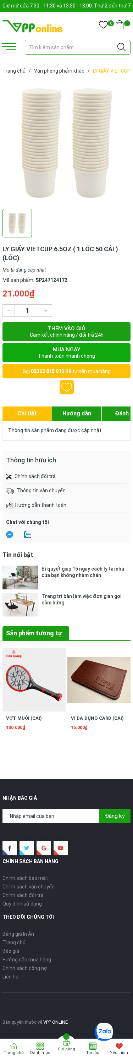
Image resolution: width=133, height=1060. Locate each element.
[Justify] (121, 47)
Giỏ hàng (66, 1049)
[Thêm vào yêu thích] (67, 387)
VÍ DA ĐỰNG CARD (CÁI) (97, 718)
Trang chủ (14, 942)
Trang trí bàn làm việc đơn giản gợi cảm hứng (81, 599)
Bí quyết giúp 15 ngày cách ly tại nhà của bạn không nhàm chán (82, 572)
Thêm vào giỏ (67, 331)
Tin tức (92, 1052)
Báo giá (10, 951)
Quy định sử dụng (22, 904)
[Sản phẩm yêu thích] (103, 26)
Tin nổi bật (17, 554)
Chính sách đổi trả (23, 895)
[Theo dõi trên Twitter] (27, 848)
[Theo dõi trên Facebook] (9, 848)
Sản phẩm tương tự (34, 633)
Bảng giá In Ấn (18, 934)
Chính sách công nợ (24, 968)
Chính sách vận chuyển (28, 887)
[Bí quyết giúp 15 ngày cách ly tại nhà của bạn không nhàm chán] (20, 577)
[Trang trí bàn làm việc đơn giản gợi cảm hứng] (20, 605)
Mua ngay (66, 352)
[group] (66, 143)
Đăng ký (115, 816)
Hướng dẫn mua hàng (26, 959)
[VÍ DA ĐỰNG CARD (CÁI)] (99, 680)
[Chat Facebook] (9, 534)
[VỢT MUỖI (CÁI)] (34, 680)
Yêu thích (119, 1052)
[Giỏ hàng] (119, 26)
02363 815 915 (47, 371)
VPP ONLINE (55, 1022)
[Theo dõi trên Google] (44, 848)
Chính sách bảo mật (25, 878)
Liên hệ (10, 977)
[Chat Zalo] (27, 534)
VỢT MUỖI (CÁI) (24, 718)
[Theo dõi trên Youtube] (61, 848)
